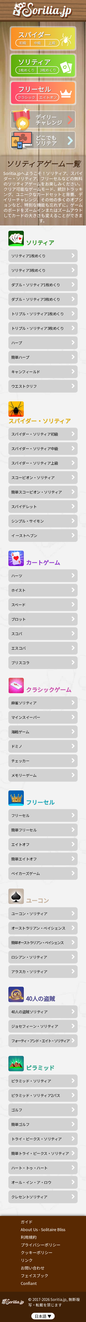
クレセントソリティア (29, 1196)
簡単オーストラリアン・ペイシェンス (37, 942)
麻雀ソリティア (24, 702)
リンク (27, 1260)
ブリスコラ (20, 662)
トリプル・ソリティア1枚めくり (37, 313)
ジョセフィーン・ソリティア (34, 1026)
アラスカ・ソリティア (29, 971)
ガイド (27, 1222)
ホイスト (18, 590)
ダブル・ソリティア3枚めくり (35, 299)
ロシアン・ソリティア (29, 957)
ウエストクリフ (24, 386)
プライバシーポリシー (40, 1245)
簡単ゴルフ (20, 1124)
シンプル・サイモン (27, 521)
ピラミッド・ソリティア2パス (35, 1095)
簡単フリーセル (24, 830)
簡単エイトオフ (24, 859)
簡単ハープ (20, 357)
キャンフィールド (25, 371)
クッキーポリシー (36, 1252)
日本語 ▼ (43, 1316)
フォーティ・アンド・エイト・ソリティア (40, 1040)
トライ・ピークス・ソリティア (36, 1139)
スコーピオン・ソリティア (33, 477)
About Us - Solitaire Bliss (43, 1229)
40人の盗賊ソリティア (29, 1011)
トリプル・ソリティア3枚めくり (37, 328)
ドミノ (16, 746)
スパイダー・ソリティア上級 (34, 463)
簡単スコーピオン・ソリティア (36, 492)
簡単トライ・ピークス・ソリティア (40, 1153)
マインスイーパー (25, 717)
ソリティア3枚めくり (28, 270)
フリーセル (20, 815)
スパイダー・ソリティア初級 (34, 434)
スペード (18, 604)
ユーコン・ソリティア (29, 913)
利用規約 (29, 1237)
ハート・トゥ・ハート (29, 1168)
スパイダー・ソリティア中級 (34, 448)
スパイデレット (24, 506)
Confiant (29, 1283)
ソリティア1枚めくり (28, 255)
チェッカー (20, 760)
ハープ (16, 342)
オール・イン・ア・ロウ (31, 1182)
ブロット (18, 619)
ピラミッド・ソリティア (31, 1081)
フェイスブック (34, 1275)
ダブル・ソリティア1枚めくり (35, 284)
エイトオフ (20, 844)
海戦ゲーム (20, 731)
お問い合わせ (33, 1268)
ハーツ (16, 575)
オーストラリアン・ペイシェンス (38, 928)
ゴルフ (16, 1110)
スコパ (16, 633)
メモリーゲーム (24, 775)
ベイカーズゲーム (25, 873)
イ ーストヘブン (24, 535)
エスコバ (18, 648)
